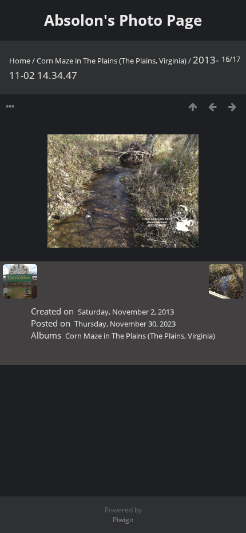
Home (19, 60)
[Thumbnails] (192, 106)
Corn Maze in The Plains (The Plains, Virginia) (112, 60)
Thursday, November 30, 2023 (125, 324)
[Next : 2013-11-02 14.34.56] (233, 106)
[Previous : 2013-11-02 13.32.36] (213, 106)
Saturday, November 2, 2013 (126, 312)
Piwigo (123, 519)
